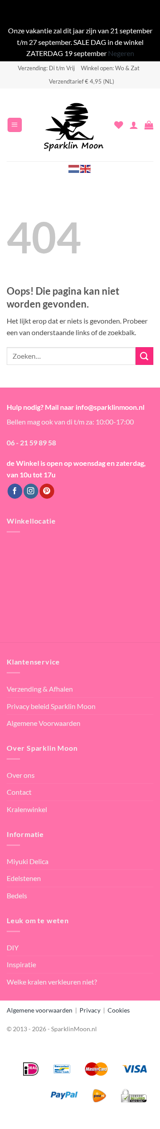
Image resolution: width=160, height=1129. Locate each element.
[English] (86, 168)
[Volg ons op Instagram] (31, 491)
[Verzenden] (144, 355)
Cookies (119, 1010)
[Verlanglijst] (118, 125)
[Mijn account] (133, 125)
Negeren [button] (121, 53)
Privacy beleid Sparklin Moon (51, 706)
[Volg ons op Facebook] (15, 491)
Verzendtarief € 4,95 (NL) (81, 81)
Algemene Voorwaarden (43, 723)
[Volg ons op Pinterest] (47, 491)
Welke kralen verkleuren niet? (52, 981)
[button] (15, 125)
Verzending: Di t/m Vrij (46, 68)
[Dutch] (74, 168)
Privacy (90, 1010)
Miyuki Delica (27, 861)
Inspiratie (21, 964)
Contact (19, 792)
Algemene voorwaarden (39, 1010)
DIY (13, 947)
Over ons (21, 775)
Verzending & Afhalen (40, 689)
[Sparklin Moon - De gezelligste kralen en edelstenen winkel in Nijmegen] (74, 125)
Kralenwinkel (27, 809)
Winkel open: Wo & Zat (110, 68)
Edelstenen (24, 878)
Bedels (17, 895)
